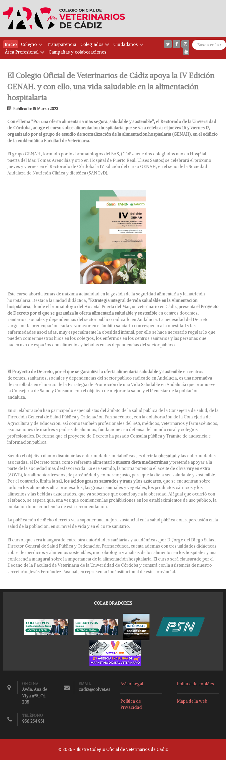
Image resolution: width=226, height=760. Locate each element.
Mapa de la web (192, 701)
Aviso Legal (131, 683)
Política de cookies (195, 683)
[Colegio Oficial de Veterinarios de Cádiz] (67, 18)
